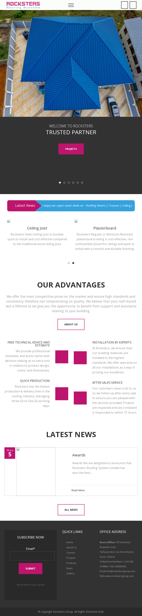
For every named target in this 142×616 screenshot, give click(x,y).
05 (78, 183)
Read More (78, 490)
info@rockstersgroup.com (120, 571)
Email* (30, 549)
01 (60, 183)
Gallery (70, 573)
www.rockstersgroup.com (119, 576)
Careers (70, 552)
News (69, 568)
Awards (78, 455)
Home (69, 542)
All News (71, 509)
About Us (71, 324)
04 (73, 183)
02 (64, 183)
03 (69, 183)
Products (71, 563)
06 (82, 183)
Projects (71, 149)
